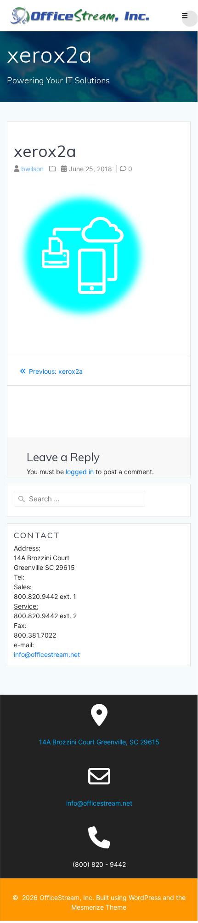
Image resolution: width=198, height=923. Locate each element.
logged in (80, 472)
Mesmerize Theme (98, 907)
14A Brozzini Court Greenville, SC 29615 (99, 742)
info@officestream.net (47, 654)
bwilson (32, 169)
